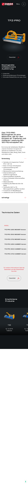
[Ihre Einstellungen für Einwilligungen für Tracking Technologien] (25, 481)
